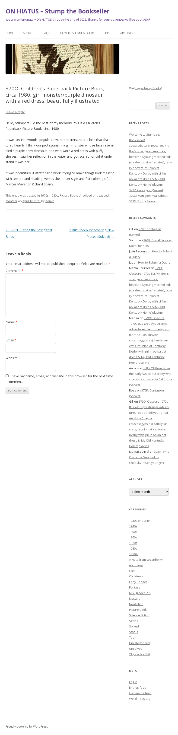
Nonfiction (136, 604)
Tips (107, 33)
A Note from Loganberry (146, 559)
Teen (132, 637)
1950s (133, 532)
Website (12, 358)
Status (133, 632)
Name (12, 322)
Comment (14, 270)
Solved (134, 626)
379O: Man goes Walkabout (148, 196)
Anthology (136, 565)
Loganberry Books (148, 88)
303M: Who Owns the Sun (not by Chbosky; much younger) (149, 457)
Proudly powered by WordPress (27, 727)
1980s (54, 195)
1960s (133, 537)
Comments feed (140, 693)
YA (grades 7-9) (139, 654)
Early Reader (138, 582)
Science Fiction (139, 615)
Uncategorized (139, 643)
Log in (133, 682)
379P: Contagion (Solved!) (146, 190)
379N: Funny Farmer (143, 201)
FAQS (46, 33)
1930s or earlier (140, 521)
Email (11, 340)
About (28, 33)
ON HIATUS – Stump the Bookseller (58, 11)
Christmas (136, 576)
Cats (132, 571)
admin (49, 201)
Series (133, 621)
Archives (126, 33)
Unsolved (85, 195)
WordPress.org (139, 699)
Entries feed (137, 687)
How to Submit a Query (77, 33)
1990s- (133, 554)
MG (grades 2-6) (140, 593)
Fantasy (134, 587)
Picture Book (68, 195)
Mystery (134, 598)
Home (10, 33)
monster (11, 201)
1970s (45, 195)
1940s (133, 526)
